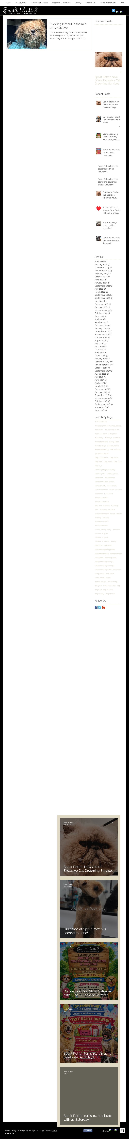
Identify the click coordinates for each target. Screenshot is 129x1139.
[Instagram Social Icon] (122, 1130)
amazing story (112, 474)
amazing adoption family (105, 470)
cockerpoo (99, 558)
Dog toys (98, 466)
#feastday (99, 438)
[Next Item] (118, 60)
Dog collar (114, 458)
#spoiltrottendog (102, 450)
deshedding (112, 582)
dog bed (98, 590)
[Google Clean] (121, 12)
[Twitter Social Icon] (113, 10)
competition (99, 574)
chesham (98, 546)
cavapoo (116, 530)
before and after (101, 498)
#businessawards (112, 430)
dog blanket (108, 590)
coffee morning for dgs (104, 562)
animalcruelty (100, 486)
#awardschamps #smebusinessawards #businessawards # (108, 426)
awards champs (101, 490)
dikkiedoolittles (109, 586)
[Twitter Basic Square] (99, 607)
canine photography (103, 530)
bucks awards (116, 514)
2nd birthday (115, 450)
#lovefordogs (100, 446)
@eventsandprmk (102, 454)
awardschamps (115, 490)
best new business (102, 506)
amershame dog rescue (104, 482)
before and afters (102, 502)
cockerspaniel (110, 558)
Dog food (98, 462)
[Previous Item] (99, 60)
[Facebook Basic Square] (96, 607)
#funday (116, 438)
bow (96, 510)
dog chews (110, 594)
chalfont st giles (101, 534)
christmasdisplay (102, 554)
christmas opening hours (105, 550)
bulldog (98, 518)
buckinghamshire (102, 514)
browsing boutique (107, 510)
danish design (100, 582)
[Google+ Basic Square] (103, 607)
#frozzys (108, 438)
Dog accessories (101, 458)
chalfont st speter (102, 542)
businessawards (101, 526)
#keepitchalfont (101, 442)
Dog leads (108, 462)
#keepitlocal (114, 442)
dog (118, 586)
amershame (110, 478)
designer (98, 586)
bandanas (99, 494)
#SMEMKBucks (101, 422)
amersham (99, 478)
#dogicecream (101, 434)
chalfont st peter (101, 538)
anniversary (112, 486)
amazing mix (100, 474)
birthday (114, 506)
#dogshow (112, 434)
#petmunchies (113, 446)
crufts (108, 578)
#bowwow (99, 430)
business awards (101, 522)
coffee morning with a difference (108, 570)
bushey (106, 518)
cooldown (110, 574)
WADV (54, 1131)
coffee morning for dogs (104, 566)
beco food (108, 494)
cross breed (99, 578)
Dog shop (118, 462)
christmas (108, 546)
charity (113, 542)
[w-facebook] (117, 12)
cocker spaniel (116, 554)
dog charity (99, 594)
